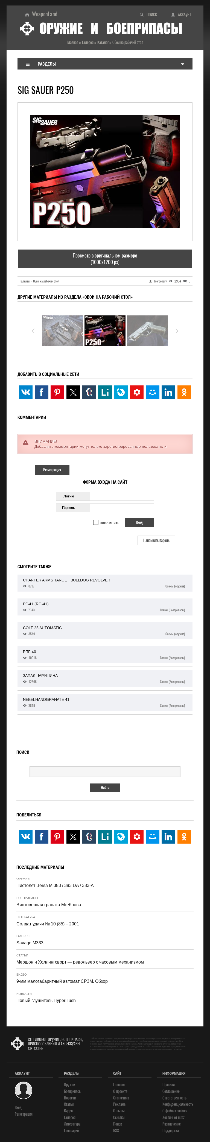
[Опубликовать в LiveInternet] (105, 392)
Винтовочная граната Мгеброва (48, 904)
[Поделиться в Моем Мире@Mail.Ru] (152, 392)
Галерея (23, 936)
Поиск (152, 14)
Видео (21, 974)
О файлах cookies (174, 1110)
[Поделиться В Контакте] (26, 392)
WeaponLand (44, 14)
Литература (25, 917)
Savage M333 (29, 943)
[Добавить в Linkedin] (168, 392)
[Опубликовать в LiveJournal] (121, 392)
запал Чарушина (104, 678)
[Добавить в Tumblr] (89, 392)
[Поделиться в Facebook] (41, 392)
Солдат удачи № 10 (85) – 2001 (47, 924)
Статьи (22, 955)
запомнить (109, 522)
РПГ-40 (104, 655)
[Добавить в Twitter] (73, 392)
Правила (168, 1084)
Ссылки (118, 1117)
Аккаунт (184, 14)
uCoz (181, 1117)
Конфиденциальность (177, 1104)
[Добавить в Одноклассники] (184, 392)
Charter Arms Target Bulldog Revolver (104, 583)
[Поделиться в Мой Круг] (137, 392)
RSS (116, 1130)
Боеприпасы (27, 898)
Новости (24, 993)
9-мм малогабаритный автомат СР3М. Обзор (62, 981)
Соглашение (171, 1091)
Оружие (23, 878)
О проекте (120, 1091)
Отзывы (119, 1110)
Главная (119, 1084)
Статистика (121, 1098)
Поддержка (170, 1130)
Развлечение (171, 1124)
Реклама (119, 1104)
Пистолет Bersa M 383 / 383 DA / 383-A (55, 885)
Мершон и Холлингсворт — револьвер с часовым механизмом (80, 962)
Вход (18, 1107)
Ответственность (174, 1098)
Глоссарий (71, 1130)
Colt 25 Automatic (104, 631)
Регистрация (52, 469)
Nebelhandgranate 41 (104, 702)
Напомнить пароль (156, 540)
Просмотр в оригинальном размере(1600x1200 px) (105, 258)
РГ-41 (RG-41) (104, 607)
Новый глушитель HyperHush (46, 1000)
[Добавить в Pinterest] (57, 392)
